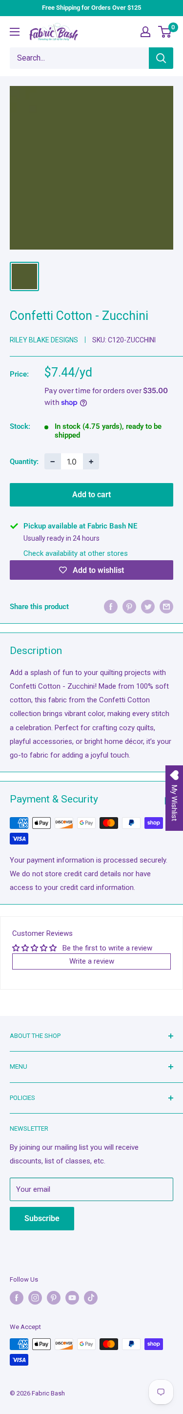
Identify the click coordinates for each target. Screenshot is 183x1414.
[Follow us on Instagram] (35, 1298)
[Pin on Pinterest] (129, 606)
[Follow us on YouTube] (72, 1298)
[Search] (161, 58)
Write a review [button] (91, 961)
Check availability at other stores (75, 553)
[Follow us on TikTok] (91, 1298)
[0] (165, 32)
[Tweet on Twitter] (148, 606)
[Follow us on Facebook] (16, 1298)
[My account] (145, 31)
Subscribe (42, 1218)
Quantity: (24, 461)
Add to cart (91, 494)
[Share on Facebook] (111, 606)
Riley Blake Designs (44, 340)
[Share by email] (166, 606)
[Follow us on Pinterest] (54, 1298)
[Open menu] (15, 32)
